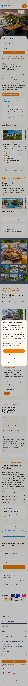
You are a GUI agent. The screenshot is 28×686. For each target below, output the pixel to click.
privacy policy (19, 345)
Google (22, 340)
